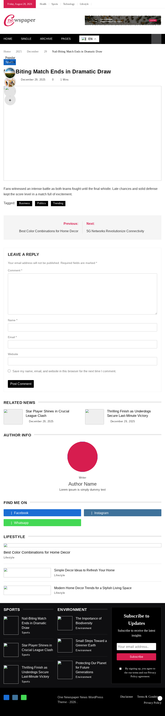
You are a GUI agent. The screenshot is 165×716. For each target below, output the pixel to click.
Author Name (82, 484)
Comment (15, 270)
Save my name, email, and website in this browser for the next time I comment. (64, 371)
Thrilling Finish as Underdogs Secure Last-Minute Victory (35, 672)
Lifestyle (84, 4)
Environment (83, 628)
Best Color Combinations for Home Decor (37, 552)
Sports (55, 4)
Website (13, 354)
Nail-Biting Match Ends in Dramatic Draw (34, 623)
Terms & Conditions (149, 696)
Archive (46, 38)
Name (12, 320)
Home (8, 38)
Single (26, 38)
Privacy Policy (152, 702)
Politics (41, 203)
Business (24, 203)
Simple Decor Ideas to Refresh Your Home (84, 570)
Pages (66, 38)
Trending (58, 203)
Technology (69, 4)
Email (12, 337)
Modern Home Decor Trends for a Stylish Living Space (93, 588)
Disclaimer (126, 696)
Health (43, 4)
